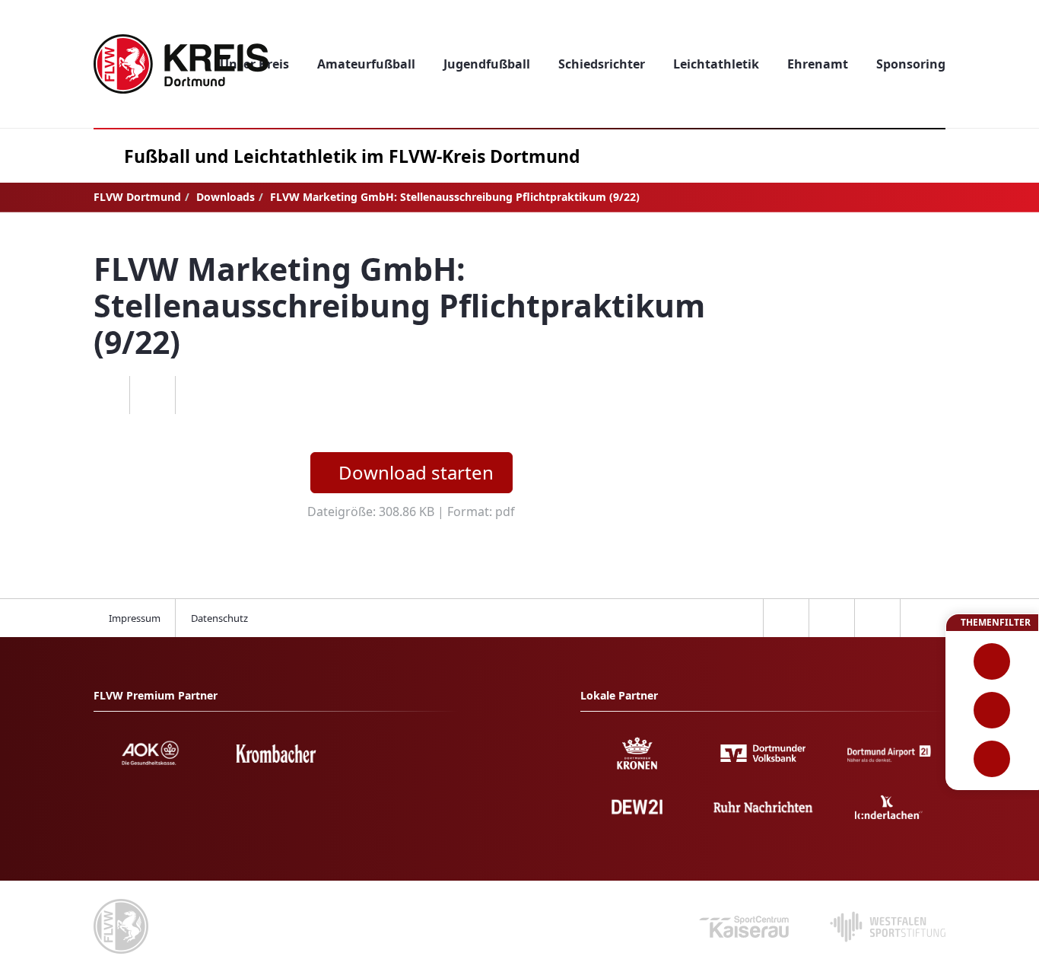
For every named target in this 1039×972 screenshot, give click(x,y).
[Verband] (992, 759)
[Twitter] (152, 395)
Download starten (416, 472)
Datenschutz (219, 618)
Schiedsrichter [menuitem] (601, 64)
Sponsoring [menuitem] (910, 64)
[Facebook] (106, 395)
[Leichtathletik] (992, 710)
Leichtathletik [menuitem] (716, 64)
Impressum (134, 618)
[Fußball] (992, 661)
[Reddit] (198, 395)
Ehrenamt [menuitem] (817, 64)
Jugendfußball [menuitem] (486, 64)
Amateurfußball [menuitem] (366, 64)
